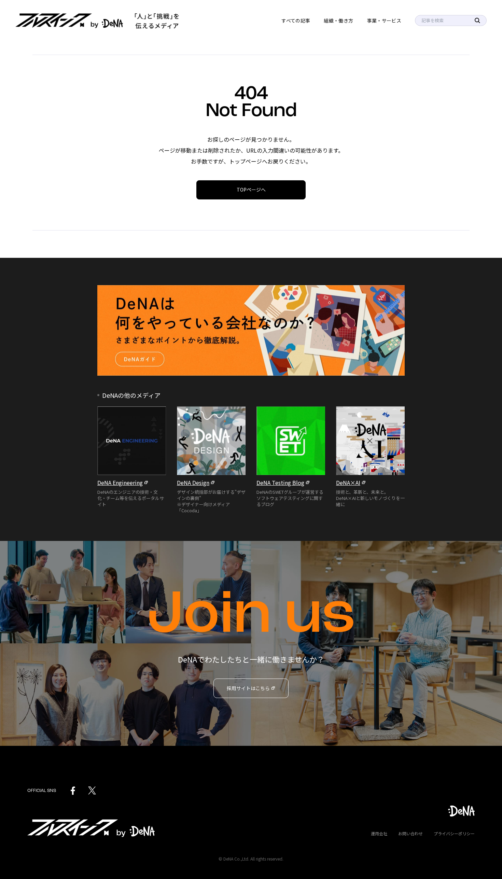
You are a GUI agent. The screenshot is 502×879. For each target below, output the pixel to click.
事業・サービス (384, 20)
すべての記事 (295, 20)
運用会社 (379, 833)
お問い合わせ (410, 833)
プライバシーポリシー (454, 833)
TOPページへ (251, 189)
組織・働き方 (338, 20)
